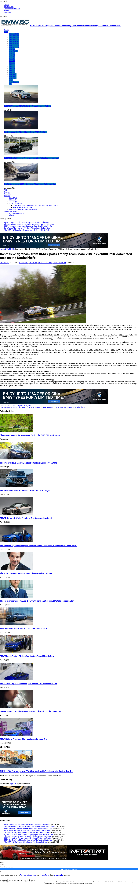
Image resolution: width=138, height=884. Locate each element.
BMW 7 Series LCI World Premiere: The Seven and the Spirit (26, 518)
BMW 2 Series (14, 36)
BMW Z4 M (12, 78)
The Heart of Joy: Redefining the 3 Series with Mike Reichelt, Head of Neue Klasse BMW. (38, 546)
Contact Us (8, 11)
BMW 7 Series (14, 45)
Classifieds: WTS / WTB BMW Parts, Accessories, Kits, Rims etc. (36, 205)
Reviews (7, 192)
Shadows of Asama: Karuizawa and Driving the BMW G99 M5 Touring (29, 224)
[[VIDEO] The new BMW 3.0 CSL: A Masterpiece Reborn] (21, 102)
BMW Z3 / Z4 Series (45, 263)
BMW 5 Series (14, 41)
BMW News (33, 263)
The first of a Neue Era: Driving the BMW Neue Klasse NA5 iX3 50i (28, 463)
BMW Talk (12, 200)
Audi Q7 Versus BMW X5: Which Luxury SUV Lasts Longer (25, 490)
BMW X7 (12, 61)
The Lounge (13, 202)
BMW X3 (12, 49)
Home (6, 30)
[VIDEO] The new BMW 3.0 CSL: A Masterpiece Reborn (27, 106)
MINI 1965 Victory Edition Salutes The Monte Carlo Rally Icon (26, 222)
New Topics (13, 198)
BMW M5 (12, 70)
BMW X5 (12, 57)
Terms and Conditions (12, 9)
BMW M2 (12, 65)
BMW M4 (12, 69)
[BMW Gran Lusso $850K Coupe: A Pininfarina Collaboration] (21, 180)
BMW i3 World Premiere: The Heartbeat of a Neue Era (23, 739)
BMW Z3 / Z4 (13, 51)
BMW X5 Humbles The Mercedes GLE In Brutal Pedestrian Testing (27, 838)
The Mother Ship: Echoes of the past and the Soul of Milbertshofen (28, 684)
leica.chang (4, 263)
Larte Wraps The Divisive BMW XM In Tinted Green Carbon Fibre (27, 228)
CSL (10, 84)
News (6, 32)
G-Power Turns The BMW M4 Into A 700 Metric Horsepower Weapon (28, 834)
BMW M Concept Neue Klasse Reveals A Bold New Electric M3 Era (28, 226)
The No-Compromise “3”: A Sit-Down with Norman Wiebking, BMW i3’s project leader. (37, 601)
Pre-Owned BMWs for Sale (22, 207)
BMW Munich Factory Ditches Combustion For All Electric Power (28, 656)
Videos (6, 190)
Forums (7, 196)
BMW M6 (12, 72)
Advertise (7, 13)
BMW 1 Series (14, 34)
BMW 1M (12, 63)
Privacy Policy (9, 7)
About (6, 5)
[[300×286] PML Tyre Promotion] (16, 816)
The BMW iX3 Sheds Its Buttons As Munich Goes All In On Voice (27, 230)
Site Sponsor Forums (16, 213)
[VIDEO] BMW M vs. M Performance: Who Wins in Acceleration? (31, 158)
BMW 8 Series (14, 47)
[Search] (1, 1)
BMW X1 (12, 53)
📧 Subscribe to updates (69, 869)
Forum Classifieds (15, 204)
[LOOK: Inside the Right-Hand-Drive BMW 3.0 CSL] (21, 128)
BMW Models (10, 249)
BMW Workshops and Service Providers (23, 209)
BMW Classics (14, 82)
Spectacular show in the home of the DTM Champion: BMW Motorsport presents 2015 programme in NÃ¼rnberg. (42, 407)
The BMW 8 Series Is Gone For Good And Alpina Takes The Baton (27, 836)
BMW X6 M (12, 76)
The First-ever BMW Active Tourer (15, 405)
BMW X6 (12, 59)
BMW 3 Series (14, 38)
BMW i (11, 80)
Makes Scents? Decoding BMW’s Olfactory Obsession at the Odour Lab (30, 711)
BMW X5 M (12, 74)
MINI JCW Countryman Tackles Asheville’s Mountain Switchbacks (36, 771)
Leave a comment (59, 263)
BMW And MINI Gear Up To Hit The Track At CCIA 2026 (23, 628)
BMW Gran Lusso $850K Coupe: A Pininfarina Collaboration (30, 184)
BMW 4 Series (14, 39)
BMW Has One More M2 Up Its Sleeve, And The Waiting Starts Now (28, 840)
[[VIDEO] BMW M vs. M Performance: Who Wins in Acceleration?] (21, 154)
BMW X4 (12, 55)
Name (2, 863)
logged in (12, 784)
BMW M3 (12, 67)
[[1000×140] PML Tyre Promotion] (54, 247)
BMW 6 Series (14, 43)
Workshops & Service (12, 211)
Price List (7, 194)
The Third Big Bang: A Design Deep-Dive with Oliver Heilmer (26, 573)
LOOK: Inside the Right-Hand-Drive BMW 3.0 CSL (25, 132)
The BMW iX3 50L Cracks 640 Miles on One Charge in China (25, 842)
